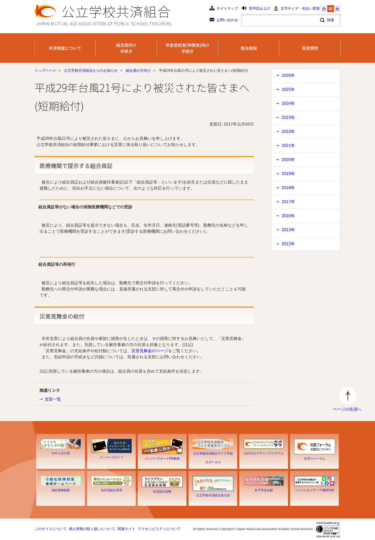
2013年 (288, 230)
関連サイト (126, 529)
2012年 (288, 244)
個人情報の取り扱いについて (92, 529)
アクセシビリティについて (159, 529)
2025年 (288, 89)
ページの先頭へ (347, 409)
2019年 (288, 173)
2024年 (288, 103)
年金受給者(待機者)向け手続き (187, 48)
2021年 (288, 145)
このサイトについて (50, 529)
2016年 (288, 216)
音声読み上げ (259, 8)
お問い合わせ (227, 20)
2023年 (288, 117)
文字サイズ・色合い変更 (300, 8)
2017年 (288, 202)
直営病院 (310, 48)
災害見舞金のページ (149, 351)
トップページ (45, 70)
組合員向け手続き (126, 48)
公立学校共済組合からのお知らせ (91, 70)
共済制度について (65, 48)
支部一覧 (53, 399)
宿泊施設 (249, 48)
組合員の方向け (138, 70)
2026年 (288, 75)
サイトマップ (227, 8)
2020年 (288, 159)
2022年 (288, 131)
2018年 (288, 188)
